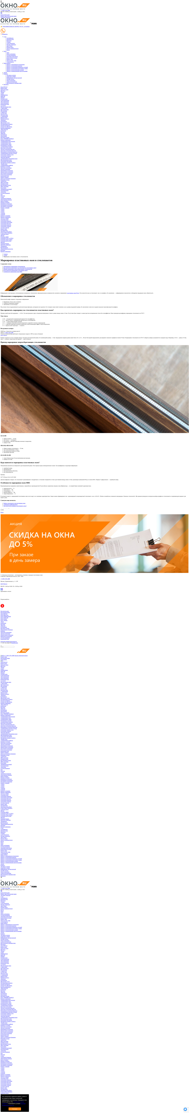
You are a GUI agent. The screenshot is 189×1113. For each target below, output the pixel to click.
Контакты (6, 84)
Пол (2, 194)
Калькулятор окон (5, 14)
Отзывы (8, 42)
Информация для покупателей (14, 77)
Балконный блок (5, 104)
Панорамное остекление (7, 170)
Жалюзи (3, 242)
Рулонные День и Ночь (6, 239)
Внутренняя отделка (6, 185)
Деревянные (4, 246)
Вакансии (8, 40)
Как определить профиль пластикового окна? (15, 506)
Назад (2, 512)
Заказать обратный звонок (21, 655)
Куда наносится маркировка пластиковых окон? (16, 270)
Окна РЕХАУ (4, 87)
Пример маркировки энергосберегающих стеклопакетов (18, 269)
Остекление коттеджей (6, 222)
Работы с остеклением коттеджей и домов (17, 68)
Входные (3, 132)
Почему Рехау (10, 47)
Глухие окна (4, 113)
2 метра (2, 209)
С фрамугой (4, 112)
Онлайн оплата (10, 79)
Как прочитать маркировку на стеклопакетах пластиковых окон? (20, 267)
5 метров (3, 213)
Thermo (2, 92)
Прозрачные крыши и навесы (8, 162)
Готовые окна (4, 99)
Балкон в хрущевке (5, 215)
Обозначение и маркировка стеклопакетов (14, 266)
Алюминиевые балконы (7, 146)
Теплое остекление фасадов (7, 149)
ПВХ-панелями (4, 186)
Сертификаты (9, 38)
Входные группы (5, 137)
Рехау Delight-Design (6, 616)
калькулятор (4, 659)
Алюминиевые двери (6, 144)
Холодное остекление (6, 168)
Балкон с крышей (5, 207)
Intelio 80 (3, 96)
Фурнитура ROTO (5, 125)
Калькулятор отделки (11, 58)
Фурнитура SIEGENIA (6, 126)
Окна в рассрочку (10, 80)
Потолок (3, 195)
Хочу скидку (4, 335)
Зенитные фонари (5, 157)
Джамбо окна (4, 164)
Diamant (3, 97)
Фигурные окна (5, 109)
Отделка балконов (11, 55)
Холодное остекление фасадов (8, 150)
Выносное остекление (6, 636)
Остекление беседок (6, 223)
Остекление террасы (6, 156)
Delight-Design (4, 95)
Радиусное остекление (6, 174)
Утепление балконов (6, 198)
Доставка (3, 17)
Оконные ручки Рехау (6, 231)
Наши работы (7, 63)
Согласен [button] (14, 1109)
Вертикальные (4, 247)
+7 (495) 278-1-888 (5, 10)
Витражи (3, 250)
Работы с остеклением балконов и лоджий (17, 67)
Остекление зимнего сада (7, 154)
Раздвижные (4, 121)
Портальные (4, 136)
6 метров (3, 214)
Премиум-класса (5, 118)
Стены (2, 197)
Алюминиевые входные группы (9, 153)
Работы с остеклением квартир (14, 66)
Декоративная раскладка (7, 249)
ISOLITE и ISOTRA (6, 245)
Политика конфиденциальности (9, 641)
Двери (2, 621)
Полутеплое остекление (7, 173)
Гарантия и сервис (11, 76)
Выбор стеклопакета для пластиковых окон (14, 503)
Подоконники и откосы (6, 124)
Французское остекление (7, 172)
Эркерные (3, 120)
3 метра (2, 210)
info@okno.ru (4, 583)
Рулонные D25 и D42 (6, 241)
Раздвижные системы (6, 145)
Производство (10, 39)
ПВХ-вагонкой (4, 182)
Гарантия (8, 17)
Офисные (3, 133)
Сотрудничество (10, 43)
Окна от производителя (12, 48)
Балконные (3, 130)
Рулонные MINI (5, 237)
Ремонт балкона (5, 177)
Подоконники (4, 230)
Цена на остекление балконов (8, 178)
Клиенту (6, 73)
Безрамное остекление (6, 203)
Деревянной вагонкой (6, 189)
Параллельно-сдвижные (7, 629)
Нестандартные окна (6, 107)
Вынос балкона (4, 201)
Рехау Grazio (4, 619)
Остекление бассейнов (6, 161)
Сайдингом (3, 181)
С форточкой (4, 108)
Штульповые (4, 110)
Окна (7, 52)
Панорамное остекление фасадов (9, 152)
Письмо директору (11, 44)
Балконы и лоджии (5, 166)
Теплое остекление (5, 169)
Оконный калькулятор (12, 56)
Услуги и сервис (5, 218)
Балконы (3, 631)
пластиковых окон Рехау (73, 293)
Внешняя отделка (5, 179)
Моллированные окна (6, 160)
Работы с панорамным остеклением (15, 64)
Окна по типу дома (11, 60)
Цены (5, 51)
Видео (8, 50)
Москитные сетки (5, 122)
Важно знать (4, 88)
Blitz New (3, 91)
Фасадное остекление (6, 148)
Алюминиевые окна (6, 142)
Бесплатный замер (11, 16)
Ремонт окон (4, 16)
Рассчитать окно (5, 611)
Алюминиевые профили (7, 165)
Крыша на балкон (5, 202)
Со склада (3, 105)
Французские (4, 117)
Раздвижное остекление (7, 205)
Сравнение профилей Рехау (10, 504)
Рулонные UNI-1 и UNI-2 (7, 238)
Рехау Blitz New (4, 615)
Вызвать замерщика (6, 128)
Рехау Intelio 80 (4, 617)
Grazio (2, 93)
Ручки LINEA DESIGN (6, 233)
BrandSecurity (14, 642)
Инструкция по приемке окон (13, 83)
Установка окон (4, 219)
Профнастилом (4, 183)
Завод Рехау (9, 46)
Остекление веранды (6, 225)
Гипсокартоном (4, 190)
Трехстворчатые (5, 103)
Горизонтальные (5, 243)
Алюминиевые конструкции (8, 141)
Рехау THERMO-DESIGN (7, 138)
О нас (5, 36)
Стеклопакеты (10, 62)
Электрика (3, 191)
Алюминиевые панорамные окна (9, 158)
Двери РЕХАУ (4, 129)
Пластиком (3, 187)
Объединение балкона (6, 199)
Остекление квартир (6, 221)
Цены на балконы (10, 54)
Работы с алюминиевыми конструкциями (16, 71)
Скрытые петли (4, 234)
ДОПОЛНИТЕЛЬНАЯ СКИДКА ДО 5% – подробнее (16, 26)
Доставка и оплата (11, 75)
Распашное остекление (6, 206)
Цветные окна (4, 114)
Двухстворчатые (5, 101)
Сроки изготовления (11, 81)
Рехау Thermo (4, 620)
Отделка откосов (5, 227)
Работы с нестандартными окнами (15, 69)
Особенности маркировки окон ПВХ (13, 271)
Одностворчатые (5, 100)
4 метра (2, 211)
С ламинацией (4, 116)
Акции (5, 72)
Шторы (2, 235)
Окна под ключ (4, 89)
